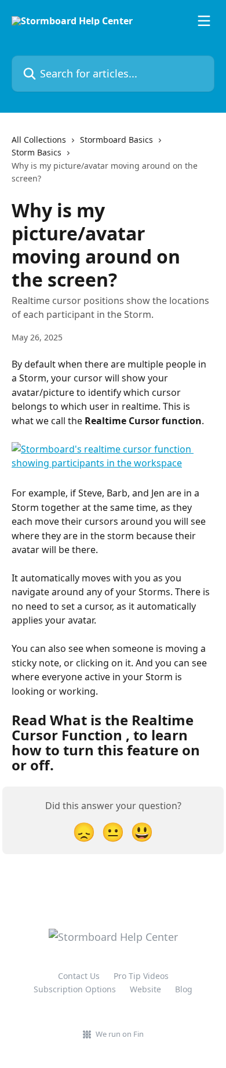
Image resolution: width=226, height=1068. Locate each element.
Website (145, 989)
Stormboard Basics (116, 139)
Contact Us (79, 975)
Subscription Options (75, 989)
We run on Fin (120, 1034)
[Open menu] (204, 21)
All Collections (39, 139)
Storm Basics (36, 152)
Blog (183, 989)
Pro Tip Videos (141, 975)
